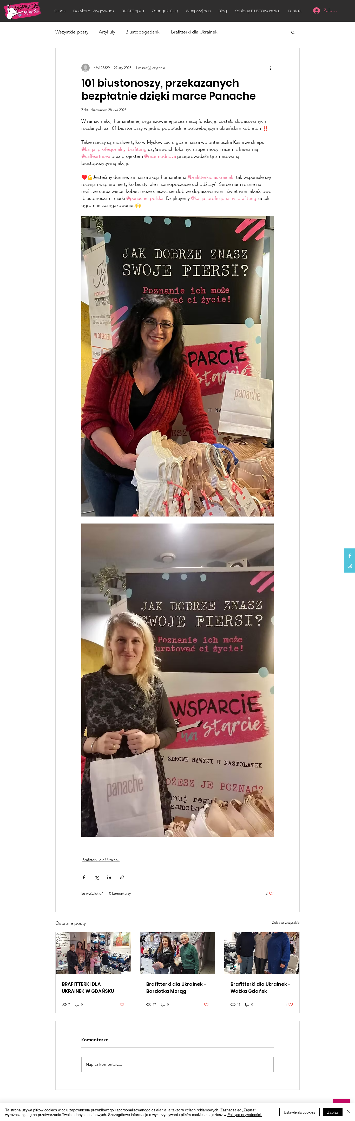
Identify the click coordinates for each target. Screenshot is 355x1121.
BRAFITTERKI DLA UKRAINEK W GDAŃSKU (88, 987)
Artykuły (107, 32)
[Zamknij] (349, 1112)
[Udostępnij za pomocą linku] (122, 877)
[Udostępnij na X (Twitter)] (96, 877)
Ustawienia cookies (299, 1112)
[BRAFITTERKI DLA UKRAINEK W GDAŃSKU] (93, 953)
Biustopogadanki (143, 32)
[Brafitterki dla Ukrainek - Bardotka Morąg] (177, 953)
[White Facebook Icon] (350, 556)
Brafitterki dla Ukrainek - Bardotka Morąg (176, 987)
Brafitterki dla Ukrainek (194, 32)
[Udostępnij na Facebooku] (83, 877)
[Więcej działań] (270, 68)
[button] (165, 11)
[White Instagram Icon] (350, 566)
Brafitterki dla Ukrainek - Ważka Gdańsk (261, 987)
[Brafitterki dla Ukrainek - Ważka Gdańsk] (261, 953)
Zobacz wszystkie (286, 922)
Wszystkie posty (71, 32)
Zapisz (332, 1112)
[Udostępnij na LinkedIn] (109, 877)
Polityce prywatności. (244, 1114)
